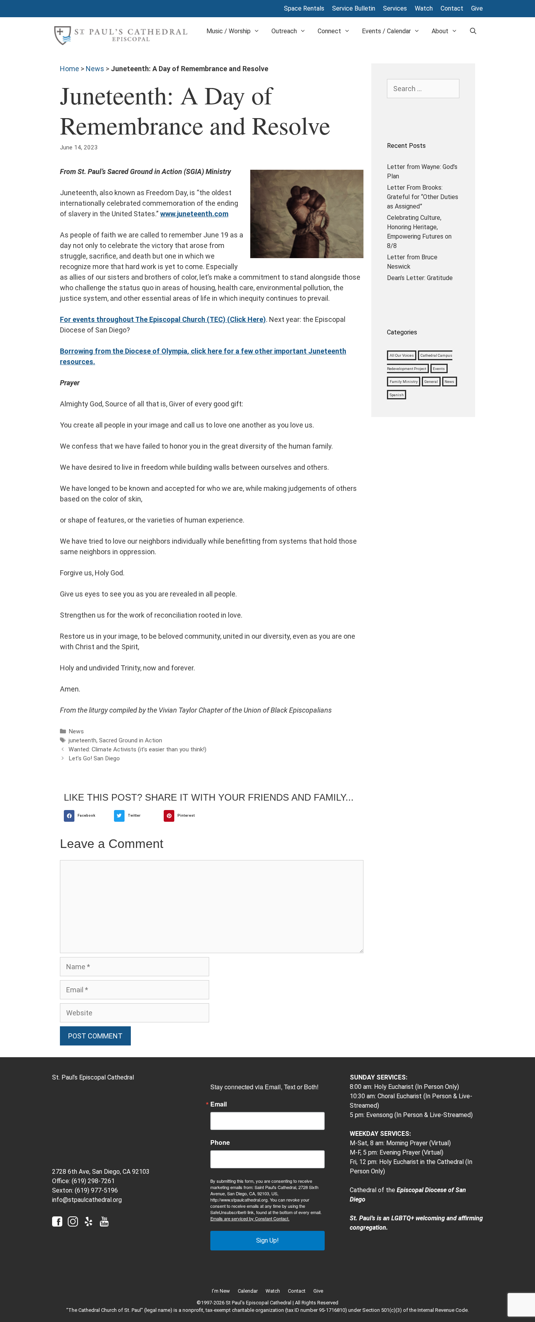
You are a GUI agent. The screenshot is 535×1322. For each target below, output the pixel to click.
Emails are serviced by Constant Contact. (249, 1218)
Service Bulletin (353, 8)
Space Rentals (304, 8)
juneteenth (82, 740)
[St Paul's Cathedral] (120, 35)
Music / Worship (228, 31)
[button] (87, 816)
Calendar (248, 1291)
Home (69, 69)
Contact (452, 8)
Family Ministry (404, 381)
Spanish (397, 395)
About (440, 31)
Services (395, 8)
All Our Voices (402, 355)
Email (218, 1104)
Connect (329, 31)
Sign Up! (267, 1240)
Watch (424, 8)
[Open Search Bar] (473, 31)
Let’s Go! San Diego (94, 758)
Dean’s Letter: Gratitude (420, 278)
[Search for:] (423, 89)
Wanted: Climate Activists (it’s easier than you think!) (137, 749)
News (95, 69)
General (431, 381)
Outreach (284, 31)
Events (439, 368)
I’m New (221, 1291)
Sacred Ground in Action (130, 740)
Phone (220, 1142)
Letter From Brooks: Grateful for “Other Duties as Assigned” (422, 197)
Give (477, 8)
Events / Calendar (386, 31)
